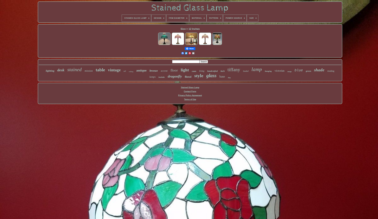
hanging (268, 71)
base (222, 76)
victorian (280, 70)
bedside (162, 77)
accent (164, 70)
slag (229, 77)
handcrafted (212, 71)
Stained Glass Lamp (190, 87)
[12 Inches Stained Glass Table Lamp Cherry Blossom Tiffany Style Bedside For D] (205, 44)
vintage (114, 70)
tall (125, 71)
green (308, 71)
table (100, 69)
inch (223, 71)
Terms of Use (190, 99)
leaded (246, 71)
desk (60, 70)
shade (319, 69)
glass (211, 75)
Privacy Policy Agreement (190, 95)
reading (330, 71)
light (185, 70)
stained (74, 69)
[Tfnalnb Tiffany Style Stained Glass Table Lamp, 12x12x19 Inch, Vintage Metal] (164, 44)
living (201, 71)
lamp (256, 69)
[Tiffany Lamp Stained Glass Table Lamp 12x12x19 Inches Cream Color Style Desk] (191, 44)
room (194, 71)
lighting (50, 70)
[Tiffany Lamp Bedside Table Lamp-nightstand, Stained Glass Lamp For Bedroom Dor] (177, 44)
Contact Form (190, 91)
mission (89, 70)
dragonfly (175, 76)
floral (188, 76)
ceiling (131, 71)
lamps (152, 76)
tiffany (234, 69)
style (198, 75)
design (289, 71)
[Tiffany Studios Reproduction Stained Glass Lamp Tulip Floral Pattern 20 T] (217, 44)
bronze (154, 70)
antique (141, 70)
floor (174, 70)
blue (299, 70)
